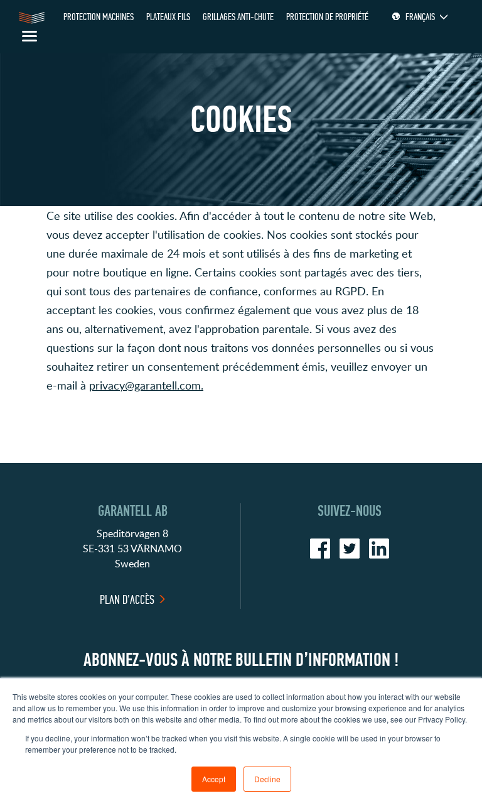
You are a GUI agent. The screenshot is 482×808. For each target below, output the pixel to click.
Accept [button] (213, 778)
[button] (241, 413)
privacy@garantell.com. (146, 385)
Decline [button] (267, 778)
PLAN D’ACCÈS (127, 599)
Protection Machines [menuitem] (98, 17)
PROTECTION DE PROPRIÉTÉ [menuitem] (327, 17)
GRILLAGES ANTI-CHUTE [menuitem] (238, 17)
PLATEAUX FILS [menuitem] (168, 17)
